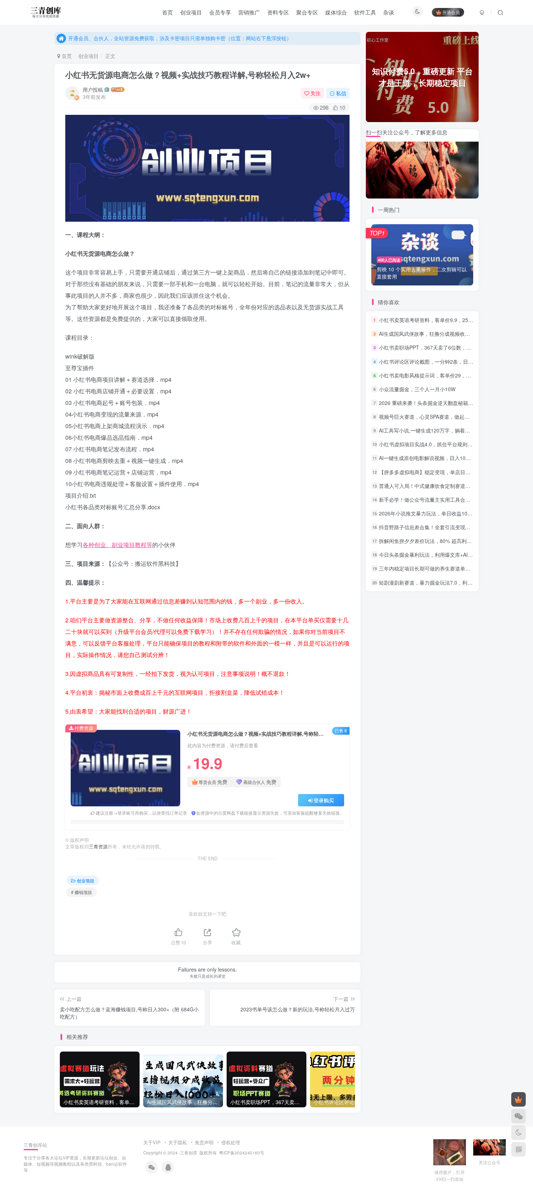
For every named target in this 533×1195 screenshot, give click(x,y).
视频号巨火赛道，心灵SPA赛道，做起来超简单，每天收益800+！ (453, 416)
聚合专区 (307, 12)
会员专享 (220, 12)
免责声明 (204, 1142)
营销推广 (249, 12)
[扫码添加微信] (518, 1116)
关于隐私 (177, 1142)
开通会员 (451, 12)
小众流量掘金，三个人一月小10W (417, 389)
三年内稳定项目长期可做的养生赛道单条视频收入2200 (440, 568)
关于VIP (152, 1142)
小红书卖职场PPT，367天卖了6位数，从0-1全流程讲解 (441, 347)
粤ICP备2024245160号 (241, 1153)
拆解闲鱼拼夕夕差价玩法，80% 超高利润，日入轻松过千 (443, 540)
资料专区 (278, 12)
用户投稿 (93, 89)
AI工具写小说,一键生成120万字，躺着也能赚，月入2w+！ (444, 430)
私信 (341, 93)
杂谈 (388, 12)
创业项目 (191, 12)
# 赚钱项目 (81, 892)
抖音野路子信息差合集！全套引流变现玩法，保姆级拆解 (442, 527)
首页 (167, 12)
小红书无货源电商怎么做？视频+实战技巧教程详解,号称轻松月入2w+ (188, 74)
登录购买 (324, 800)
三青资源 (98, 846)
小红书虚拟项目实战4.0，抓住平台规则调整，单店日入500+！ (449, 444)
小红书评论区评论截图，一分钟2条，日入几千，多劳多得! (444, 361)
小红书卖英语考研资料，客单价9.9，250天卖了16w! (438, 319)
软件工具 (365, 12)
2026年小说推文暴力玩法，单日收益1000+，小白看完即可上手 (450, 513)
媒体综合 (336, 12)
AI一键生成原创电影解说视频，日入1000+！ (429, 457)
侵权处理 (230, 1142)
